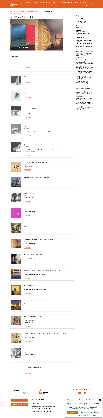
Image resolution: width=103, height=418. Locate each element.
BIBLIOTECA (55, 2)
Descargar (28, 67)
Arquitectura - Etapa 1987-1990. (35, 11)
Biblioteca (16, 11)
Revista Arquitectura (24, 11)
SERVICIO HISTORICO (66, 2)
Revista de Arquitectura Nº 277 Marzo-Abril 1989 (22, 53)
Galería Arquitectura (45, 2)
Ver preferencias (95, 412)
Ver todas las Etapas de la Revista (21, 13)
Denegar (83, 412)
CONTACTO (85, 2)
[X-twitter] (90, 4)
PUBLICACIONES (77, 2)
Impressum (94, 415)
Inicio (11, 11)
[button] (100, 400)
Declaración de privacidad (86, 415)
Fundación (27, 2)
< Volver (11, 13)
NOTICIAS (36, 2)
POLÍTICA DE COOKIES (76, 415)
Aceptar (72, 412)
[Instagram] (92, 4)
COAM (86, 5)
